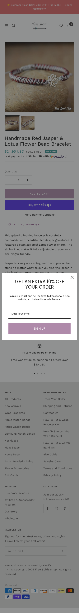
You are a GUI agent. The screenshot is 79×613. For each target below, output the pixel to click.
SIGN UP (39, 328)
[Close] (72, 277)
